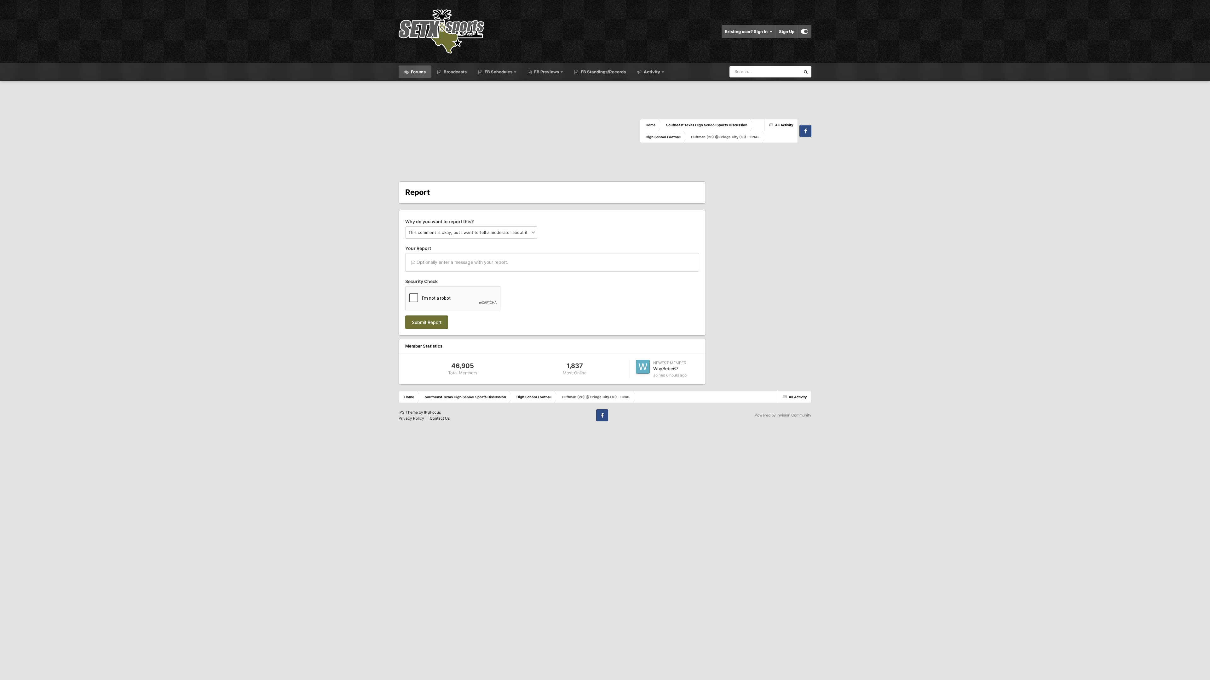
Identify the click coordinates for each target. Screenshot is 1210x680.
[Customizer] (804, 31)
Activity (651, 71)
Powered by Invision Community (783, 415)
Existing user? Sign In (747, 31)
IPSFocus (432, 412)
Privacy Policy (411, 418)
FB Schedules (498, 71)
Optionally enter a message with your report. (461, 262)
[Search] (805, 71)
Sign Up (786, 31)
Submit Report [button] (426, 322)
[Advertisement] (519, 131)
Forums (418, 71)
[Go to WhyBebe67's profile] (643, 367)
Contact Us (440, 418)
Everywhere (781, 71)
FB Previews (546, 71)
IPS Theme (408, 412)
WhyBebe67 (665, 368)
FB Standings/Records (603, 71)
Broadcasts (455, 71)
